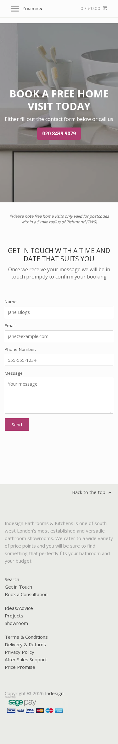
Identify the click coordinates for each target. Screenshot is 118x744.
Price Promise (20, 667)
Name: (11, 301)
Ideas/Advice (19, 608)
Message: (14, 373)
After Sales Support (26, 659)
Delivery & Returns (25, 644)
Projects (14, 615)
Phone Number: (20, 349)
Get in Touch (18, 587)
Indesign (54, 693)
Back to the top (89, 492)
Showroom (16, 623)
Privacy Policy (19, 652)
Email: (10, 325)
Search (12, 579)
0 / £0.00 (91, 8)
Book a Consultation (26, 594)
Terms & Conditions (26, 637)
